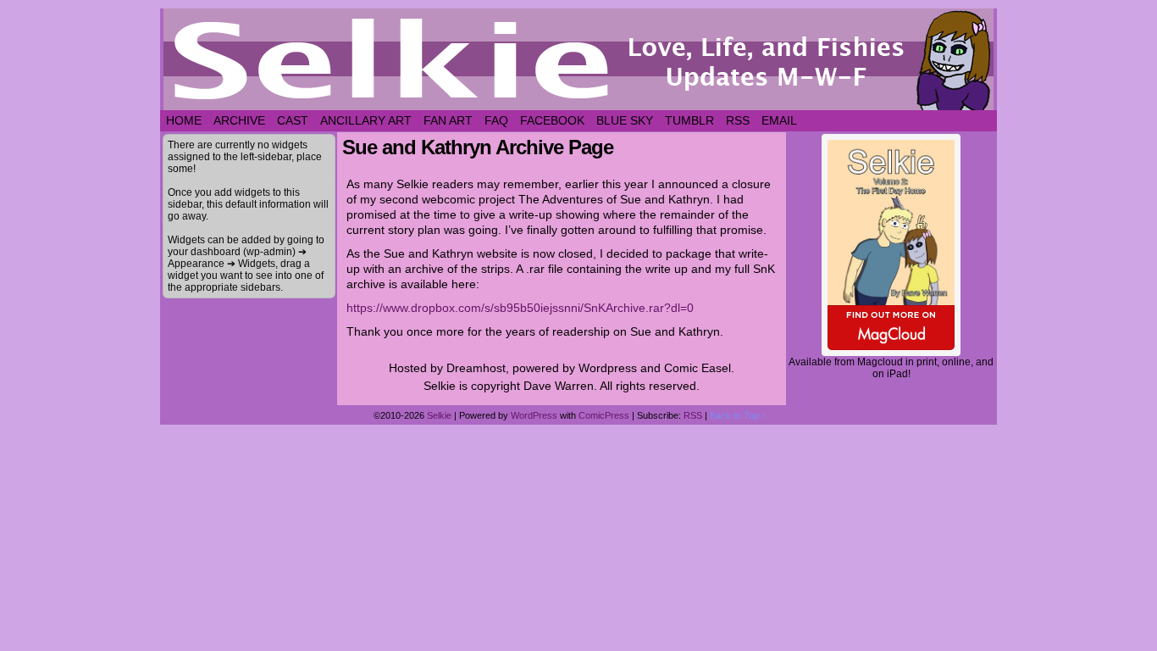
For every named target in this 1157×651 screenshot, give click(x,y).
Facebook (552, 120)
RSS (738, 120)
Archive (239, 120)
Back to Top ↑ (738, 415)
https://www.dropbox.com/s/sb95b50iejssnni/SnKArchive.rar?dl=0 (520, 307)
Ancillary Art (366, 120)
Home (184, 120)
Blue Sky (624, 120)
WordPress (534, 415)
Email (779, 120)
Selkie (439, 415)
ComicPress (603, 415)
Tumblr (689, 120)
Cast (292, 120)
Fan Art (448, 120)
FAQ (496, 120)
